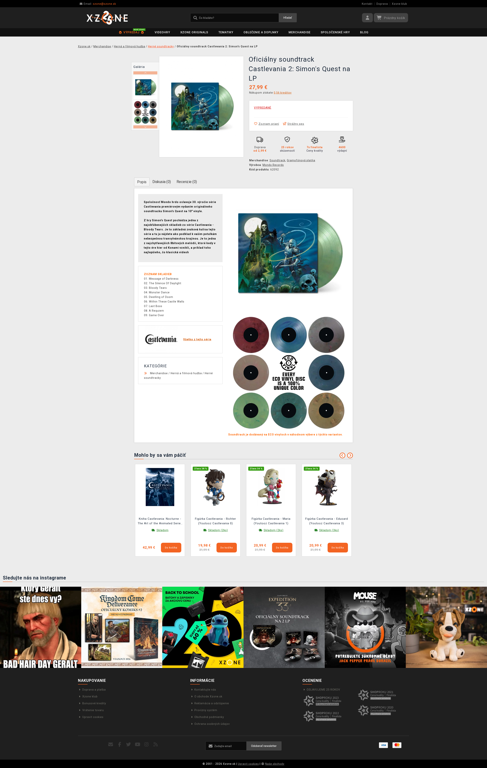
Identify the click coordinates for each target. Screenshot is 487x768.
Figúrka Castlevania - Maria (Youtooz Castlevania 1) (271, 521)
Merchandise (299, 32)
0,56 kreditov (283, 92)
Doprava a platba (94, 689)
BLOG (364, 32)
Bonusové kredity (94, 703)
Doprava (382, 3)
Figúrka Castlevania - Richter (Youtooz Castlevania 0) (215, 521)
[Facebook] (120, 744)
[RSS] (156, 744)
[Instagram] (147, 744)
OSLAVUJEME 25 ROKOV (323, 689)
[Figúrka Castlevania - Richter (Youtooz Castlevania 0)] (215, 486)
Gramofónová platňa (301, 160)
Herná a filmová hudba (186, 373)
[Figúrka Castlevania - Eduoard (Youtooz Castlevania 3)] (326, 486)
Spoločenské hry (335, 32)
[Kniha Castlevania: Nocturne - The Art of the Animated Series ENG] (160, 486)
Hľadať (287, 17)
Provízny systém (205, 710)
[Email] (111, 744)
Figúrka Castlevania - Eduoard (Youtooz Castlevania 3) (326, 521)
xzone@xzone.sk (100, 3)
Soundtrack (277, 160)
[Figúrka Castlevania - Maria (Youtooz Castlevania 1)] (271, 486)
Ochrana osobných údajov (212, 723)
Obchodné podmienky (209, 717)
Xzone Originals (194, 32)
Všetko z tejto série (197, 339)
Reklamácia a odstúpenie (211, 703)
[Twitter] (129, 744)
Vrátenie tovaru (93, 710)
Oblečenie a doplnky (261, 32)
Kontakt (367, 3)
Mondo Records (273, 164)
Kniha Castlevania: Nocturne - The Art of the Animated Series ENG (160, 521)
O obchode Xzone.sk (208, 696)
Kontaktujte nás (205, 689)
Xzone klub (399, 3)
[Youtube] (138, 744)
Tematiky (225, 32)
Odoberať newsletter (264, 746)
